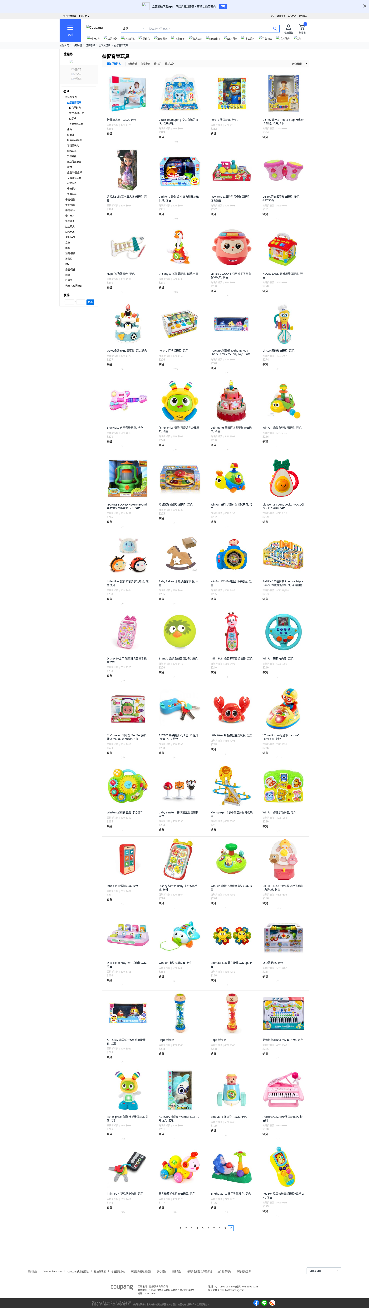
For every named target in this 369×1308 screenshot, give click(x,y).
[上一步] (173, 1228)
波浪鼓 (70, 134)
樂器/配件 (70, 269)
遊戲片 (68, 258)
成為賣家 (303, 16)
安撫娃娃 (71, 156)
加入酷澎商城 (224, 1271)
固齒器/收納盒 (74, 140)
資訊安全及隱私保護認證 (199, 1271)
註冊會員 (281, 16)
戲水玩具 (71, 151)
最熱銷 (157, 63)
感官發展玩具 (74, 161)
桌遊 (67, 242)
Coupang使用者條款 (78, 1271)
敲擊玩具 (71, 183)
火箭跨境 (77, 45)
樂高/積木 (70, 210)
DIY (67, 264)
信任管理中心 (118, 1271)
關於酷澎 (32, 1271)
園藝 (67, 275)
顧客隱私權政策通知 (141, 1271)
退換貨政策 (100, 1271)
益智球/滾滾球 (76, 113)
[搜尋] (275, 28)
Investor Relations (52, 1271)
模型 (67, 248)
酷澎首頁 (64, 45)
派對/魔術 (70, 253)
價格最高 (145, 63)
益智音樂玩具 (121, 45)
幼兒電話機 (75, 107)
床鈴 (69, 129)
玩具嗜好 (90, 45)
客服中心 (292, 16)
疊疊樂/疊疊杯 (74, 172)
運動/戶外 (70, 237)
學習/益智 (70, 199)
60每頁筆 (297, 63)
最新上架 (169, 63)
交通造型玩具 (74, 178)
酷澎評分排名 (114, 63)
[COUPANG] (122, 1288)
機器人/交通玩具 (73, 285)
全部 (125, 28)
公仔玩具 (70, 215)
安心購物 (161, 1271)
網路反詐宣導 (244, 1271)
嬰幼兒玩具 (104, 45)
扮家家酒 (70, 221)
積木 (69, 167)
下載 (223, 6)
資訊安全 (176, 1271)
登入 (273, 16)
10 (230, 1228)
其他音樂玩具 (76, 124)
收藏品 (68, 280)
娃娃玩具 (70, 226)
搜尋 (90, 302)
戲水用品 (70, 232)
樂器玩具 (71, 194)
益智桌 (72, 118)
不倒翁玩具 (73, 145)
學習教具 (71, 188)
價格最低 (132, 63)
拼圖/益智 (70, 205)
